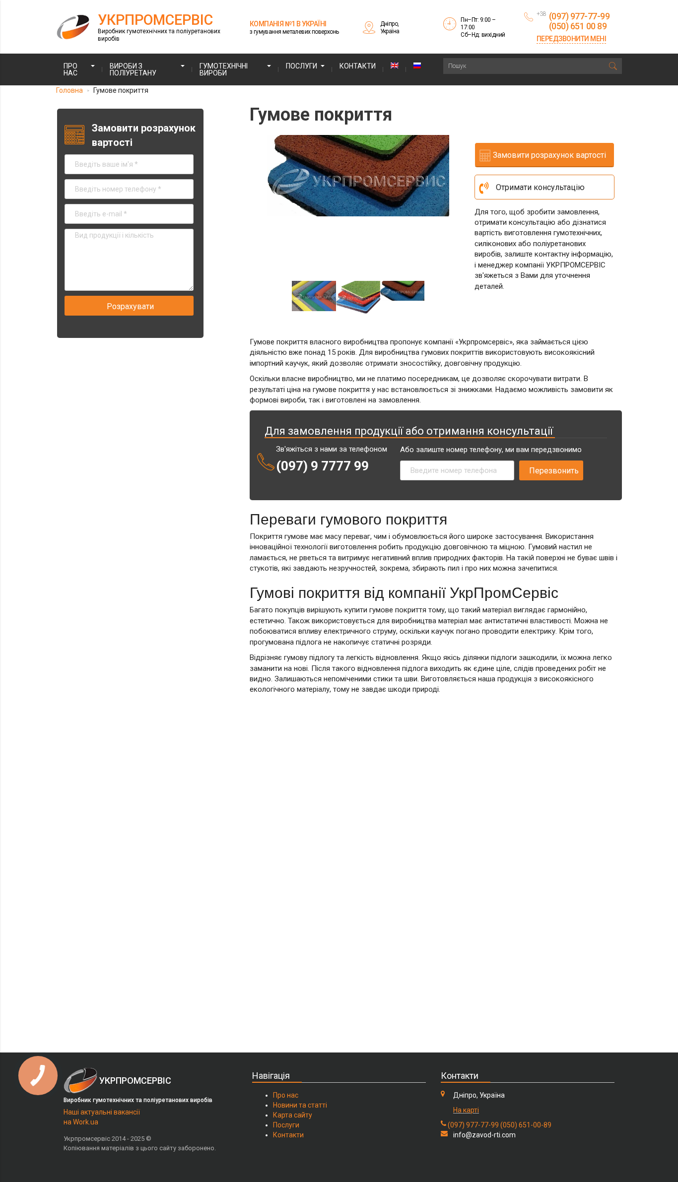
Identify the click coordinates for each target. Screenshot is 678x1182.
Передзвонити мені (572, 39)
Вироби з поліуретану (133, 69)
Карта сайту (292, 1115)
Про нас (70, 69)
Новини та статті (300, 1105)
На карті (466, 1110)
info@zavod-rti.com (484, 1135)
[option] (358, 176)
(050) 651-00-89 (525, 1125)
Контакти (357, 66)
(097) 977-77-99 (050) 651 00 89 (579, 21)
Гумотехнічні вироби (224, 69)
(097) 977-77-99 (473, 1125)
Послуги (301, 66)
